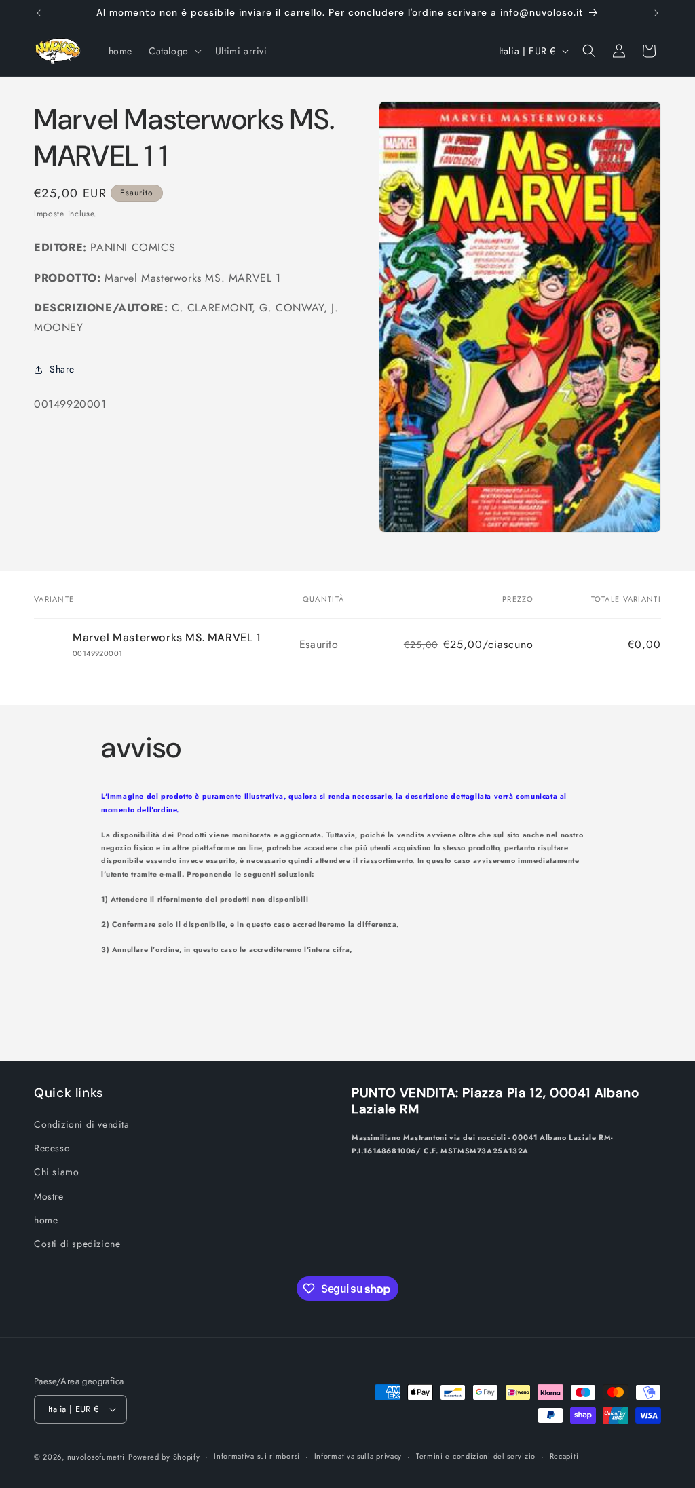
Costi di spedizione (77, 1244)
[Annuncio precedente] (39, 13)
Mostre (49, 1196)
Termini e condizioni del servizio (476, 1456)
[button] (173, 51)
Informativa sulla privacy (358, 1456)
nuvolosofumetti (96, 1456)
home (46, 1220)
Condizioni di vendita (82, 1124)
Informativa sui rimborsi (257, 1456)
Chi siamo (56, 1172)
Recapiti (564, 1456)
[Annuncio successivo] (656, 13)
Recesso (52, 1148)
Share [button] (62, 369)
